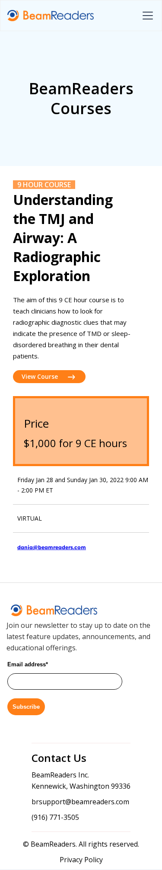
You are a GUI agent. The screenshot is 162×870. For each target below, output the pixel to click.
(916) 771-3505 (55, 817)
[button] (146, 15)
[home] (50, 16)
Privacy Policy (81, 859)
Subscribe (26, 707)
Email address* (27, 664)
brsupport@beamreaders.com (80, 801)
